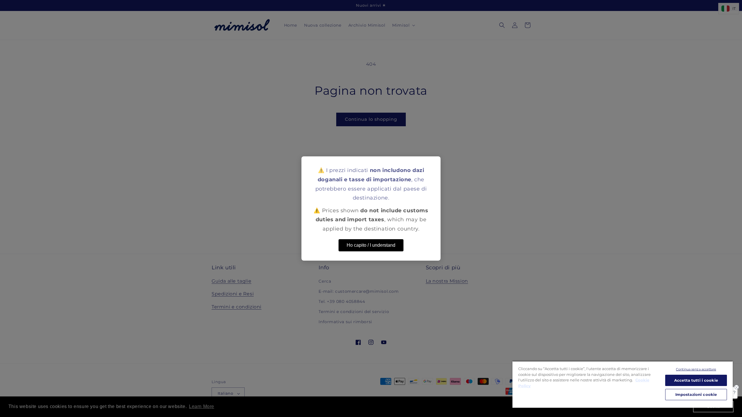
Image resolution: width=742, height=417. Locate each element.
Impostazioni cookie (696, 394)
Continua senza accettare (696, 369)
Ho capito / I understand (371, 245)
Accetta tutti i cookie (696, 380)
